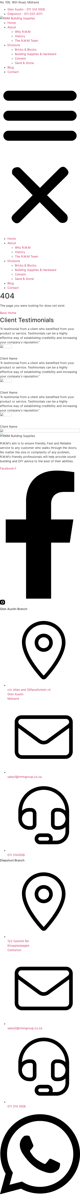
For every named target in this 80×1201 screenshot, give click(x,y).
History (20, 36)
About (11, 27)
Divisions (13, 45)
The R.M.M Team (26, 40)
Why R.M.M (23, 31)
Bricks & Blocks (25, 49)
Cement (20, 58)
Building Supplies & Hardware (35, 54)
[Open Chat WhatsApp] (40, 1199)
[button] (40, 155)
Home (11, 23)
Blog (10, 67)
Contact (13, 72)
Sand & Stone (24, 63)
